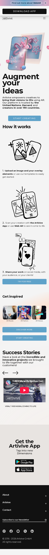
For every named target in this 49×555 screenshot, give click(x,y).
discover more (24, 330)
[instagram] (4, 531)
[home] (7, 18)
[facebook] (11, 531)
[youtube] (18, 531)
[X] (25, 531)
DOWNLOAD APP (24, 11)
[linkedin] (32, 531)
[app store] (24, 469)
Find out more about (26, 3)
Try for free (24, 282)
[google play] (24, 462)
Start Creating (24, 338)
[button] (44, 18)
